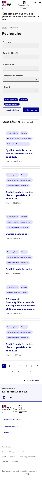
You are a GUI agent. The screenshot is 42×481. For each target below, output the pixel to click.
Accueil (4, 27)
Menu (39, 3)
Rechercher (32, 109)
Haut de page (32, 380)
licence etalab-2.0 (20, 474)
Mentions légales (8, 457)
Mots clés (7, 41)
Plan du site (6, 447)
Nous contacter (10, 426)
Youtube (11, 397)
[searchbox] (6, 57)
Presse (6, 432)
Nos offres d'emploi (12, 419)
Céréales (23, 100)
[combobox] (21, 57)
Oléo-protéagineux (11, 104)
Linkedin (4, 397)
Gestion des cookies (10, 461)
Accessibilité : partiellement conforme (17, 452)
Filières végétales (10, 100)
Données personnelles (27, 457)
